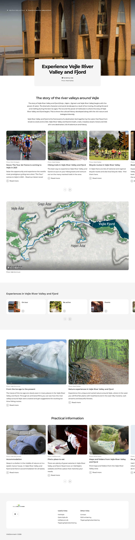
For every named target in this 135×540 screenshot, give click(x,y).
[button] (26, 171)
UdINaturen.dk (63, 520)
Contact (83, 514)
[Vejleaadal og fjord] (19, 506)
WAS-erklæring (85, 517)
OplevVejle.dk (63, 517)
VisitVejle (61, 514)
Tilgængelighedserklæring (90, 520)
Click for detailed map (15, 267)
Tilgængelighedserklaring (67, 523)
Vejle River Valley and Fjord (17, 10)
